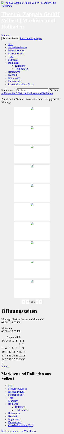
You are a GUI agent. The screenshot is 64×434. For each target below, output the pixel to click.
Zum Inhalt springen (31, 38)
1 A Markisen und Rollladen (37, 93)
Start (10, 44)
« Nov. (5, 366)
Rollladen (13, 62)
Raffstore (20, 65)
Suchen (5, 35)
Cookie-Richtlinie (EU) (20, 84)
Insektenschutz (16, 50)
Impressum (14, 78)
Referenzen (14, 71)
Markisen (13, 59)
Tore (10, 56)
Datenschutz (15, 81)
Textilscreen (21, 68)
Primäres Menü (10, 38)
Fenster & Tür (15, 53)
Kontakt (12, 74)
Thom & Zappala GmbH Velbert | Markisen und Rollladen (30, 20)
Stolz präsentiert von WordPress (18, 431)
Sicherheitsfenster (17, 47)
